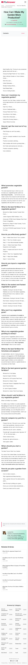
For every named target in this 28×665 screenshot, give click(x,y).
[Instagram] (13, 660)
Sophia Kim (14, 20)
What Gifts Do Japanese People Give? (12, 551)
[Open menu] (25, 2)
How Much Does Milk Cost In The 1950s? (12, 573)
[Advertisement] (14, 52)
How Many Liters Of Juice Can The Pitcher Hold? (13, 558)
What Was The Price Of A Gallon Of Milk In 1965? (13, 587)
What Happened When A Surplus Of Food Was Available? (14, 566)
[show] (22, 33)
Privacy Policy (4, 662)
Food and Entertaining (10, 5)
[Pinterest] (17, 660)
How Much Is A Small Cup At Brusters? (12, 580)
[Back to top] (24, 662)
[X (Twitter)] (15, 660)
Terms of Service (12, 662)
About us (19, 662)
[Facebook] (11, 660)
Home (2, 5)
